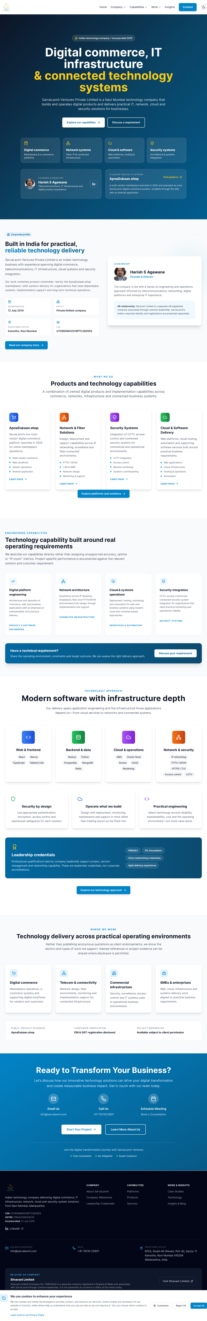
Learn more (16, 479)
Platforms (133, 1191)
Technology (175, 1197)
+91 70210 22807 (88, 1251)
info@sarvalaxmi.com (53, 1114)
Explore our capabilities (81, 122)
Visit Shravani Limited (176, 1281)
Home (103, 7)
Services (132, 1203)
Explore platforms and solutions (101, 493)
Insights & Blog (177, 1203)
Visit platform (170, 177)
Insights (170, 7)
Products (132, 1197)
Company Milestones (99, 1197)
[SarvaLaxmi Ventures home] (6, 7)
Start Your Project (79, 1129)
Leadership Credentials (100, 1203)
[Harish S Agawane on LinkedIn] (94, 184)
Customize (163, 1305)
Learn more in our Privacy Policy (27, 1315)
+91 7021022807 (103, 1114)
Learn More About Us (125, 1129)
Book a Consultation (153, 1114)
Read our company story (24, 345)
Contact (188, 7)
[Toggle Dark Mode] (204, 7)
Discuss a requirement (126, 122)
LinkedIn (15, 1228)
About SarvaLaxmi (97, 1191)
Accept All (198, 1305)
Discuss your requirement (175, 653)
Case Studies (176, 1191)
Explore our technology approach (101, 890)
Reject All (181, 1305)
